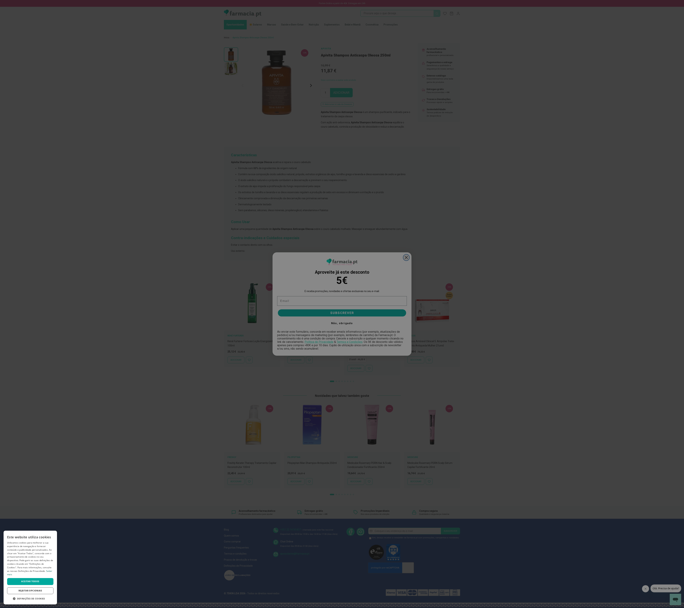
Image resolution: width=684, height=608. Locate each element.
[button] (30, 598)
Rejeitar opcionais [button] (30, 590)
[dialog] (30, 567)
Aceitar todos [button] (30, 581)
